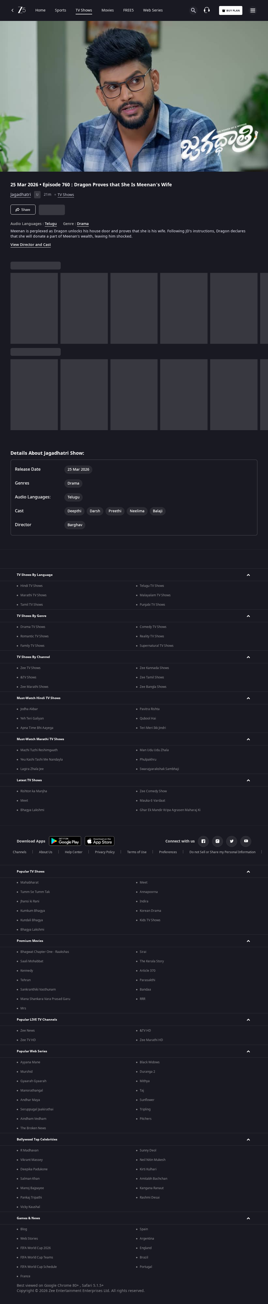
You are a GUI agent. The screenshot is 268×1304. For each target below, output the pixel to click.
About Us (45, 852)
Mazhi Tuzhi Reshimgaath (39, 750)
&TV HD (145, 1030)
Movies (108, 10)
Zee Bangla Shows (153, 686)
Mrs (23, 1008)
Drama (83, 224)
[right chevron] (16, 308)
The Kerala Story (152, 961)
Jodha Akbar (29, 709)
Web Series (153, 10)
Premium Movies (30, 940)
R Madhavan (29, 1150)
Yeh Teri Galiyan (32, 718)
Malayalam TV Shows (155, 595)
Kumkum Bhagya (32, 910)
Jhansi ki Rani (29, 901)
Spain (144, 1229)
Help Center (73, 852)
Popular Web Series (32, 1051)
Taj (142, 1090)
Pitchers (146, 1118)
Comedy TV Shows (153, 627)
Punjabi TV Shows (152, 604)
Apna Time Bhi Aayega (36, 728)
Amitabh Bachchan (153, 1178)
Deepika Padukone (34, 1169)
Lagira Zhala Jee (32, 769)
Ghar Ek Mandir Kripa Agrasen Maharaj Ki (170, 810)
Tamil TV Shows (31, 604)
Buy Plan (233, 11)
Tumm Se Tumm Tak (35, 892)
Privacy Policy (105, 852)
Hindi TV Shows (31, 585)
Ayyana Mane (30, 1062)
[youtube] (245, 841)
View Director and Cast (30, 245)
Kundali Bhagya (31, 920)
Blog (23, 1229)
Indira (144, 901)
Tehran (25, 980)
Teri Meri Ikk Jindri (153, 728)
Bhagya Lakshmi (32, 810)
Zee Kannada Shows (154, 668)
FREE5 (128, 10)
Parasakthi (147, 980)
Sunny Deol (148, 1150)
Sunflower (147, 1100)
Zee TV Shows (30, 668)
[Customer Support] (207, 10)
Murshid (26, 1071)
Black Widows (150, 1062)
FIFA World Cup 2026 (35, 1248)
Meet (24, 800)
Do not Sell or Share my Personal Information (222, 852)
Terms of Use (137, 852)
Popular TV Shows (30, 871)
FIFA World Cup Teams (36, 1257)
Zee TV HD (28, 1040)
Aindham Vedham (33, 1118)
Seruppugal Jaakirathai (36, 1109)
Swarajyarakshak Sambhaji (159, 769)
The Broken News (33, 1128)
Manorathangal (31, 1090)
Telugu (51, 224)
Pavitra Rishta (150, 709)
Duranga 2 (147, 1071)
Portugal (146, 1266)
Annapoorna (149, 892)
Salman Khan (30, 1178)
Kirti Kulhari (148, 1169)
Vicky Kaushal (30, 1207)
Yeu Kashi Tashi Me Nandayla (41, 759)
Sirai (143, 951)
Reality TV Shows (152, 636)
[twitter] (231, 841)
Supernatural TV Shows (157, 645)
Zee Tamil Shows (152, 677)
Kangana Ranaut (152, 1188)
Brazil (144, 1257)
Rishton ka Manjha (33, 791)
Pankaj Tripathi (31, 1197)
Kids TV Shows (150, 920)
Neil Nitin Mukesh (152, 1159)
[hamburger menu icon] (253, 10)
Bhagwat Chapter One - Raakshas (44, 951)
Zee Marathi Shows (34, 686)
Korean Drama (150, 910)
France (25, 1276)
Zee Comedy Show (153, 791)
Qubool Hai (148, 718)
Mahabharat (29, 882)
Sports (60, 10)
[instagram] (217, 841)
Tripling (145, 1109)
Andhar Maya (30, 1100)
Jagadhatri (20, 195)
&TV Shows (28, 677)
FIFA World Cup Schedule (38, 1266)
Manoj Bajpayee (32, 1188)
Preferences (168, 852)
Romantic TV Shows (34, 636)
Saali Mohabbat (31, 961)
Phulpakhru (148, 759)
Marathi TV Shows (33, 595)
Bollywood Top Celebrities (37, 1139)
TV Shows (84, 10)
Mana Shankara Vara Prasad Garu (45, 999)
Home (40, 10)
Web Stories (29, 1238)
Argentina (147, 1238)
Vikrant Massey (31, 1159)
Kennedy (26, 970)
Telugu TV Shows (152, 585)
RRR (142, 999)
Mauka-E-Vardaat (152, 800)
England (146, 1248)
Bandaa (145, 989)
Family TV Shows (32, 645)
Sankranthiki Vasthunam (38, 989)
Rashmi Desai (150, 1197)
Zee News (27, 1030)
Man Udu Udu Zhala (154, 750)
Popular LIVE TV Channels (37, 1019)
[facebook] (203, 841)
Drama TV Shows (32, 627)
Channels (19, 852)
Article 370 (147, 970)
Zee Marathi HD (151, 1040)
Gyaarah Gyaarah (33, 1081)
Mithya (145, 1081)
